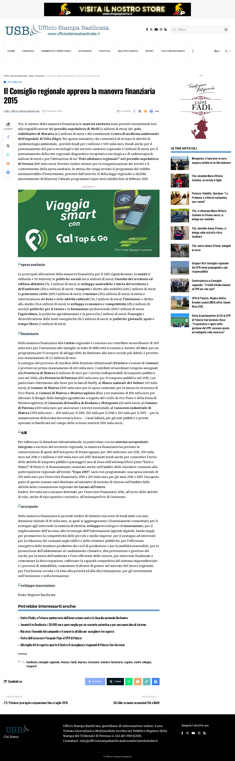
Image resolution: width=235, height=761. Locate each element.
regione (128, 662)
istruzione (93, 662)
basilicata (31, 662)
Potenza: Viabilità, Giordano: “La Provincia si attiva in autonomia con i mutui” (210, 197)
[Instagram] (161, 29)
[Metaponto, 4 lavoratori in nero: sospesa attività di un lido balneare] (180, 163)
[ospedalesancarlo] (117, 64)
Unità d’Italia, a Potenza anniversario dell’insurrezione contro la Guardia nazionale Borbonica (74, 617)
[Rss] (165, 29)
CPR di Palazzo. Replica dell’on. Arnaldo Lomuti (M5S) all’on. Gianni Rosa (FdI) (211, 302)
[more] (193, 51)
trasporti (31, 666)
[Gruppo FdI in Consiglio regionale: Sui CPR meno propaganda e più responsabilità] (180, 268)
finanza (65, 662)
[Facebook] (147, 29)
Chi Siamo (11, 737)
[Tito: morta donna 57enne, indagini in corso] (180, 250)
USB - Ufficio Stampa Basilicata (21, 111)
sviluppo (146, 662)
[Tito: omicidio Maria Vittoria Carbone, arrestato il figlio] (180, 180)
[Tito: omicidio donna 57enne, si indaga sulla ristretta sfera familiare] (180, 233)
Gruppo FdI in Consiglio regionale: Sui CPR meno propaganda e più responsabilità (210, 267)
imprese (82, 662)
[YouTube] (156, 29)
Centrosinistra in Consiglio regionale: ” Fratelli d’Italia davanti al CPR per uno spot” (211, 284)
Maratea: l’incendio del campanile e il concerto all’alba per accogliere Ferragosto (67, 631)
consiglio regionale (49, 662)
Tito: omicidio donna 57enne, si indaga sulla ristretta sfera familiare (209, 232)
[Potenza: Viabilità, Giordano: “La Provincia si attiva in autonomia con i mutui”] (180, 198)
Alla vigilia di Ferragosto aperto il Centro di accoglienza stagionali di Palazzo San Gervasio (72, 644)
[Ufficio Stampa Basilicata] (57, 29)
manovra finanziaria (111, 662)
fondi (73, 662)
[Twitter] (151, 29)
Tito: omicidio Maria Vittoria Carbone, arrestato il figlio (207, 178)
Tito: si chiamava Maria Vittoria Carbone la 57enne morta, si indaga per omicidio (209, 215)
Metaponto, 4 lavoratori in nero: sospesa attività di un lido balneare (211, 160)
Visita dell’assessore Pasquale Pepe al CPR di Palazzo (51, 638)
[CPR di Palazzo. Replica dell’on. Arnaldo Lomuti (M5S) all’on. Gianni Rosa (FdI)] (180, 303)
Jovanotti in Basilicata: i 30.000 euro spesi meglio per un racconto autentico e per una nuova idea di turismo (83, 624)
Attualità (14, 82)
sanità (137, 662)
